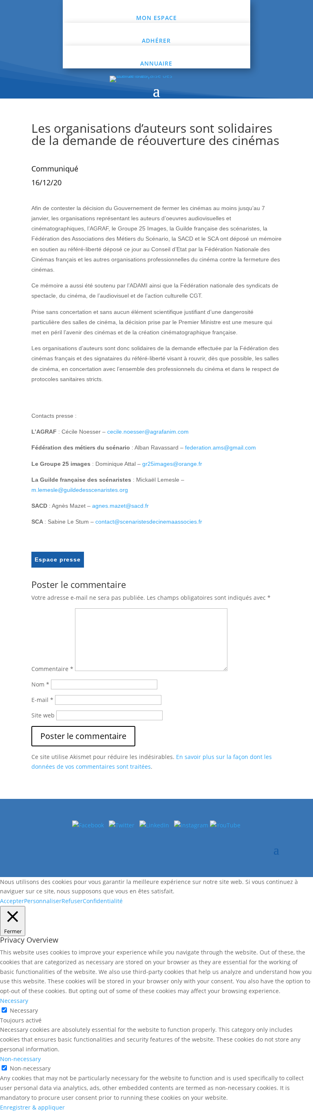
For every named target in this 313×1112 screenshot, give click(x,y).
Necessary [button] (14, 1001)
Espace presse (58, 559)
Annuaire (156, 63)
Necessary (24, 1010)
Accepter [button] (12, 901)
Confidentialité (103, 901)
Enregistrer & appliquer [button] (32, 1107)
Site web (43, 715)
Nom (40, 684)
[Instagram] (192, 825)
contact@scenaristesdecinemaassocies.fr (148, 521)
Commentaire (52, 669)
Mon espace (156, 18)
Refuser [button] (72, 901)
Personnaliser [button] (43, 901)
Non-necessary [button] (20, 1059)
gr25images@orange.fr (172, 464)
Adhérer (156, 40)
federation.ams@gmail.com (220, 447)
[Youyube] (225, 825)
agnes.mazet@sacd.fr (120, 505)
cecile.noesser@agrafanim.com (148, 431)
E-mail (42, 700)
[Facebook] (88, 825)
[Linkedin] (156, 825)
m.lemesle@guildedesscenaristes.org (79, 490)
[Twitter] (124, 825)
